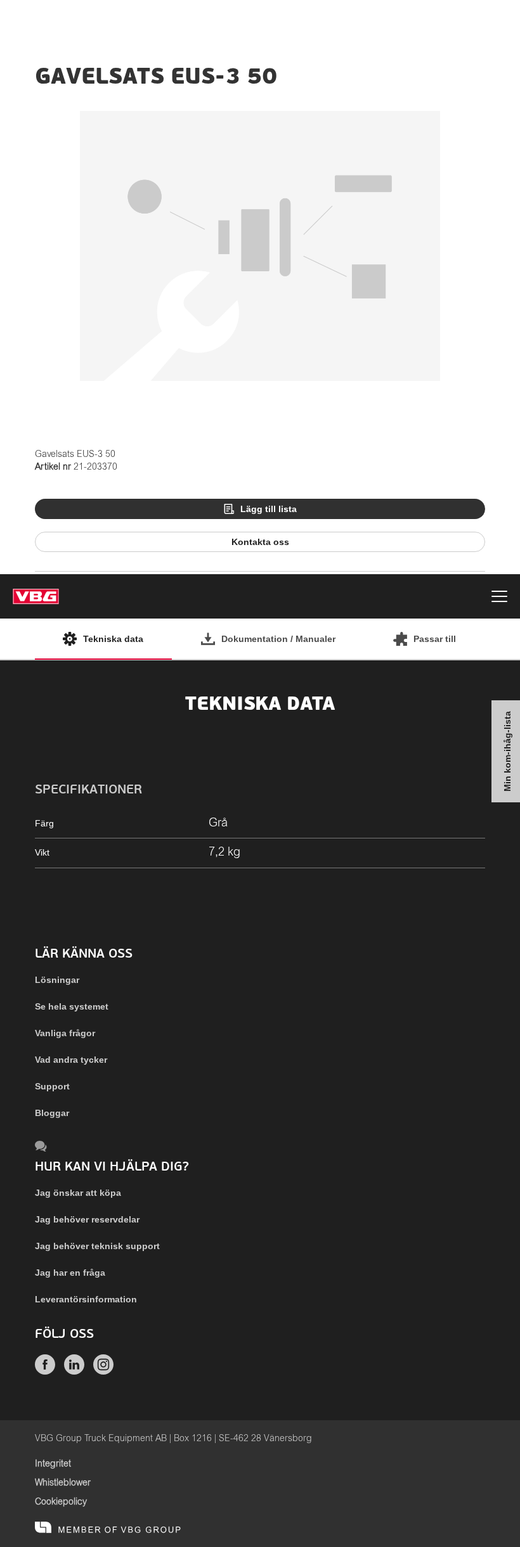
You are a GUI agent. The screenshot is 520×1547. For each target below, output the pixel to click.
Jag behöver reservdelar (87, 1219)
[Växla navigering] (499, 598)
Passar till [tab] (434, 639)
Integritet (53, 1464)
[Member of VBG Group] (108, 1528)
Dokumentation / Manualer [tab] (278, 639)
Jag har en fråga (70, 1273)
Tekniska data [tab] (113, 639)
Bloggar (52, 1113)
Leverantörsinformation (86, 1299)
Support (52, 1086)
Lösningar (57, 980)
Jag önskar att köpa (78, 1193)
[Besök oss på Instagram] (103, 1371)
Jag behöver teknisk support (97, 1246)
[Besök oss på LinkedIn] (74, 1371)
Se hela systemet (71, 1006)
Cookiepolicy (61, 1502)
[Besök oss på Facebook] (45, 1371)
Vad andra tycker (71, 1060)
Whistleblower (63, 1483)
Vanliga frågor (65, 1033)
